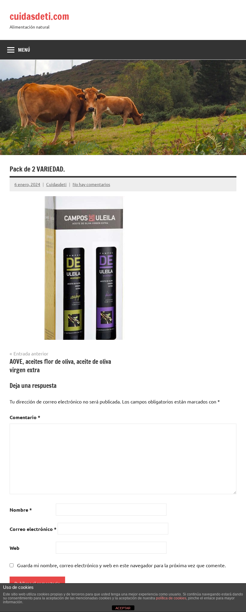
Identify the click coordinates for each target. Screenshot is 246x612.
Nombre (21, 510)
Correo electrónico (33, 529)
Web (15, 548)
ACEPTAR (123, 608)
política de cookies (171, 598)
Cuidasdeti (56, 184)
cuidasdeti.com (39, 16)
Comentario (25, 417)
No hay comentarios (91, 184)
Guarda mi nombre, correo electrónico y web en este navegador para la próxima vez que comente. (121, 565)
